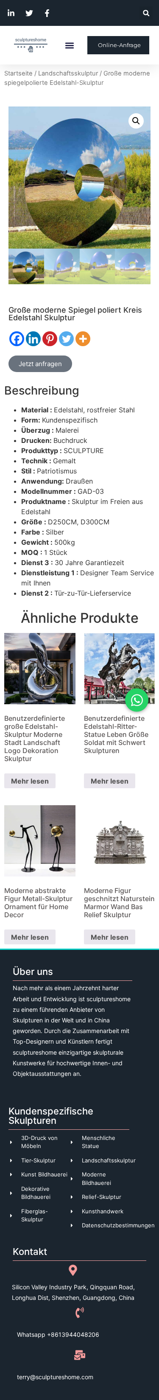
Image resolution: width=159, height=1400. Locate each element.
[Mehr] (82, 338)
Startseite (18, 73)
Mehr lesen (30, 781)
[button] (146, 13)
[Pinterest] (49, 338)
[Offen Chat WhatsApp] (136, 700)
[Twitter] (66, 338)
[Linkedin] (33, 338)
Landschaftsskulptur (68, 73)
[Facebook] (16, 338)
